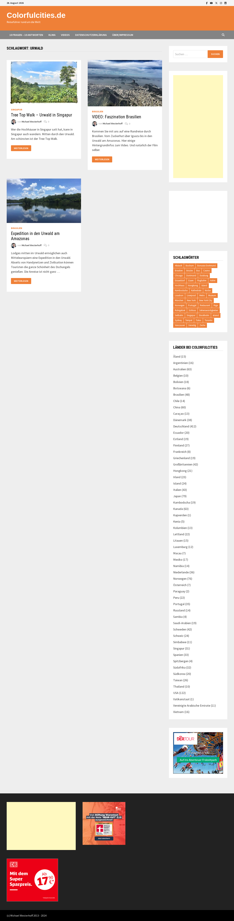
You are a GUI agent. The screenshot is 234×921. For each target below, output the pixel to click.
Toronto (208, 320)
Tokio (198, 320)
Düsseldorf (180, 280)
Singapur (16, 109)
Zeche (202, 325)
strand (216, 315)
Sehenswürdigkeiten (208, 310)
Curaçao (178, 414)
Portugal (192, 305)
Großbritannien (182, 464)
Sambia (178, 617)
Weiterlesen (21, 148)
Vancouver (180, 325)
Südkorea (179, 674)
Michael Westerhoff (31, 121)
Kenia (176, 521)
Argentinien (180, 363)
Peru (176, 598)
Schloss (192, 310)
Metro (202, 295)
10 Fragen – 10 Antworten (26, 35)
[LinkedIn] (225, 3)
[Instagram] (221, 3)
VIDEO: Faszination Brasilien (116, 116)
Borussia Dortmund (206, 265)
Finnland (178, 445)
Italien (177, 490)
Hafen (212, 280)
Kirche (208, 290)
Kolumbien (180, 528)
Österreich (180, 585)
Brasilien (97, 111)
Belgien (178, 375)
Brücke (189, 270)
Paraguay (179, 591)
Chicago (179, 275)
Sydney (178, 320)
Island (204, 285)
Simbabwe (179, 642)
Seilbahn (179, 315)
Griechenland (181, 458)
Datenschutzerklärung (91, 35)
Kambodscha (181, 290)
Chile (176, 401)
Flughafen (201, 280)
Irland (177, 477)
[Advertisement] (198, 126)
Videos (65, 35)
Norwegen (179, 305)
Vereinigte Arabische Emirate (191, 705)
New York (191, 300)
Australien (179, 369)
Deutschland (181, 426)
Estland (178, 439)
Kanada (178, 509)
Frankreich (180, 452)
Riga (216, 305)
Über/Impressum (122, 35)
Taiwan (177, 680)
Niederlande (181, 572)
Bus (198, 270)
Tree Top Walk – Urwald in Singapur (41, 115)
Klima (52, 35)
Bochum (190, 265)
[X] (216, 3)
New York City (205, 300)
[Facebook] (207, 3)
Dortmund (191, 275)
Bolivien (178, 382)
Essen (191, 280)
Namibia (178, 566)
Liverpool (191, 295)
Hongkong (193, 285)
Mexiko (177, 560)
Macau (177, 553)
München (179, 300)
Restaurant (205, 305)
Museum (212, 295)
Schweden (179, 629)
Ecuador (178, 433)
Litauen (178, 540)
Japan (177, 496)
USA (175, 693)
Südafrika (179, 667)
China (176, 407)
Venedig (192, 325)
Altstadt (178, 265)
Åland (176, 356)
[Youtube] (211, 3)
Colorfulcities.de (36, 15)
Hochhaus (179, 285)
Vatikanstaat (181, 699)
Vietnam (178, 712)
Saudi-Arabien (182, 623)
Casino (206, 270)
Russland (179, 610)
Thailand (178, 686)
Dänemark (179, 420)
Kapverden (180, 515)
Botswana (179, 388)
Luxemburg (180, 547)
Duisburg (204, 275)
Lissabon (179, 295)
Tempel (188, 320)
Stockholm (204, 315)
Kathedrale (196, 290)
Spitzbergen (180, 661)
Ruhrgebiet (180, 310)
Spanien (178, 655)
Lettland (178, 534)
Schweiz (178, 636)
